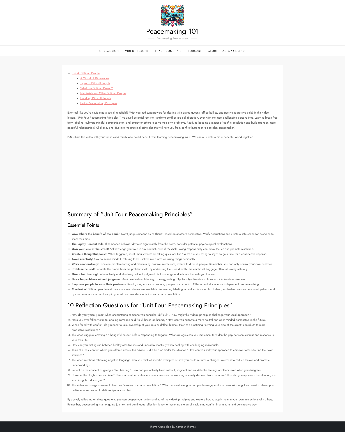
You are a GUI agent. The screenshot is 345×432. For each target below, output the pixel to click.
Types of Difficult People (95, 83)
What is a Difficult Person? (96, 88)
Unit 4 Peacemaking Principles (98, 103)
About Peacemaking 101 (227, 51)
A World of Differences (94, 78)
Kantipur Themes (186, 427)
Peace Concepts (168, 51)
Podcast (195, 51)
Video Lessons (137, 51)
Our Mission (109, 51)
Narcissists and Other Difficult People (103, 93)
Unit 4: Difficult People (86, 73)
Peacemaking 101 (172, 31)
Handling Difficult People (95, 98)
